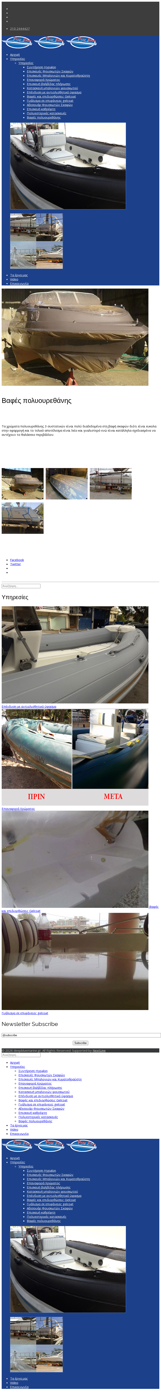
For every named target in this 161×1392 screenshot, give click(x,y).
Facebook (17, 560)
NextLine (99, 1050)
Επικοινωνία (19, 283)
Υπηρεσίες (17, 59)
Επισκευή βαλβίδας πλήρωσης (49, 84)
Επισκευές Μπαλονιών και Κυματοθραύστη (58, 75)
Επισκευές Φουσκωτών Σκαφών (50, 71)
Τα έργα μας (19, 275)
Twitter (15, 564)
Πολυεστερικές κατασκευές (46, 113)
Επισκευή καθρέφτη (41, 109)
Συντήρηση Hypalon (41, 67)
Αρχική (15, 54)
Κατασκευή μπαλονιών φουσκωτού (52, 88)
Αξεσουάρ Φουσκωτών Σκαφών (50, 105)
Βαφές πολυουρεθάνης (44, 117)
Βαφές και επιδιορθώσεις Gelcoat (51, 96)
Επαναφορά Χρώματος (43, 79)
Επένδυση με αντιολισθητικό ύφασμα (54, 92)
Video (14, 279)
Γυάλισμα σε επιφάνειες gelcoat (50, 100)
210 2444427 (20, 28)
